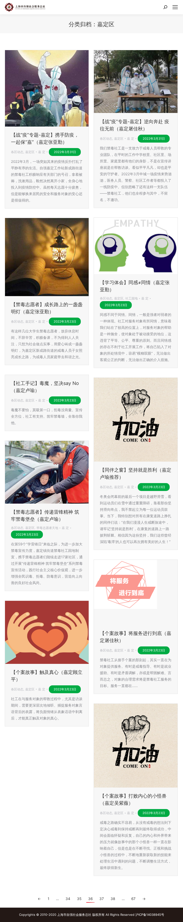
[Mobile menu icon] (175, 7)
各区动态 (17, 152)
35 (79, 898)
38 (113, 898)
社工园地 (131, 298)
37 (101, 898)
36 (90, 898)
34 (68, 898)
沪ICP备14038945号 (149, 915)
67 (133, 898)
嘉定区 (30, 152)
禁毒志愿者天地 (47, 528)
